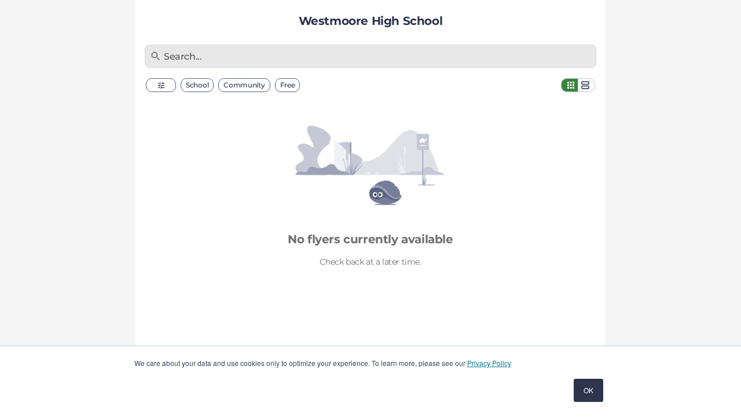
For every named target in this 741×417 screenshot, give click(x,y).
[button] (161, 85)
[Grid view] (569, 85)
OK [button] (588, 390)
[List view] (586, 85)
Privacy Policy (489, 363)
